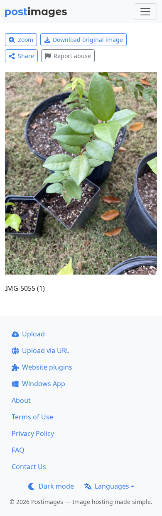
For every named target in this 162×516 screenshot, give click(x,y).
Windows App (43, 383)
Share (26, 56)
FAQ (18, 450)
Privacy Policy (33, 433)
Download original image (88, 40)
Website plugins (47, 367)
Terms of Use (32, 416)
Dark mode (56, 486)
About (21, 400)
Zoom (25, 40)
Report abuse (72, 56)
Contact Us (29, 466)
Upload (33, 333)
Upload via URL (45, 350)
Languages (112, 486)
